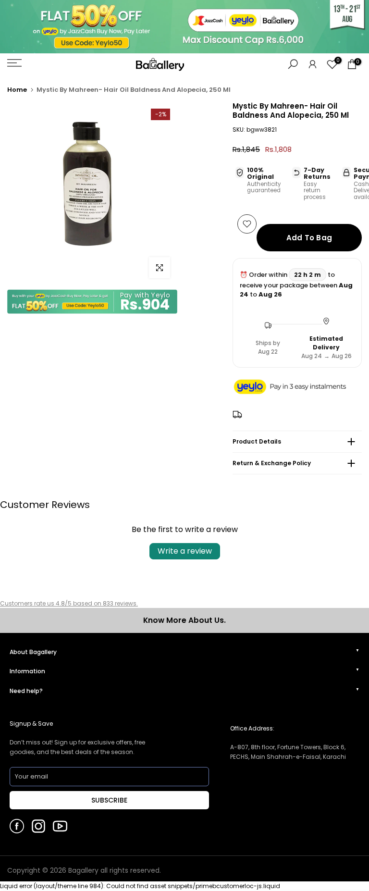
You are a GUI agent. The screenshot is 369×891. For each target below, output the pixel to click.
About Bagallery (33, 652)
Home (17, 90)
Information (27, 671)
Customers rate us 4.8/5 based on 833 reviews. (69, 603)
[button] (297, 387)
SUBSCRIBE (109, 800)
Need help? (26, 691)
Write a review (185, 551)
